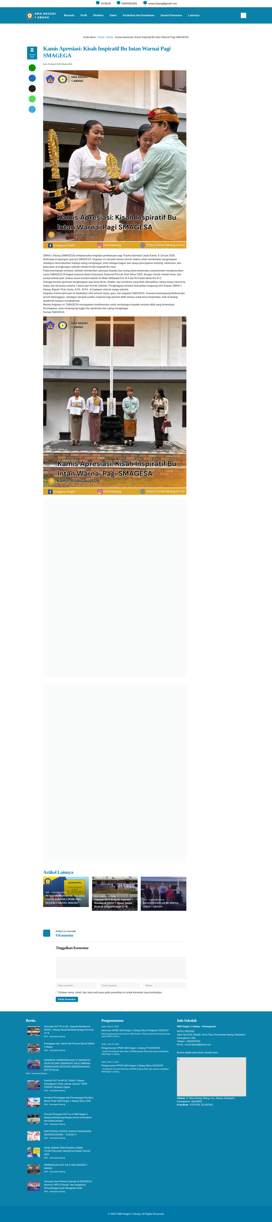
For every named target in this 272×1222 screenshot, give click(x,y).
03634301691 (129, 3)
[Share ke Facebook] (32, 78)
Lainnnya (193, 15)
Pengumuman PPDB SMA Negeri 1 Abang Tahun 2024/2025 (132, 1065)
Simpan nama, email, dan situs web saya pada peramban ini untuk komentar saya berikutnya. (110, 992)
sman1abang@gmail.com (162, 3)
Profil (84, 15)
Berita (110, 37)
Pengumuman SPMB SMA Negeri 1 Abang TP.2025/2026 (130, 1048)
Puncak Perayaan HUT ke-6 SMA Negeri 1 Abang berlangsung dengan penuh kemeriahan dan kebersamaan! (68, 1117)
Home (101, 37)
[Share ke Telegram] (32, 109)
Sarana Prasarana (171, 15)
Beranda (69, 15)
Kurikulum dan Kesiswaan (138, 15)
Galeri (113, 15)
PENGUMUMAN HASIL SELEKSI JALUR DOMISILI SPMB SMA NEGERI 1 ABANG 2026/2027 (65, 899)
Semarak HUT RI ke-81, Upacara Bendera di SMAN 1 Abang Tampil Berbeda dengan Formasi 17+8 (113, 903)
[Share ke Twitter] (32, 88)
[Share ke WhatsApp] (32, 99)
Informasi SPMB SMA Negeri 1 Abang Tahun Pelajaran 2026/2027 (135, 1030)
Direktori (98, 15)
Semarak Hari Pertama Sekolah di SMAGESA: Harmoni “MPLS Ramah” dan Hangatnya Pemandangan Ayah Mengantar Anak (68, 1184)
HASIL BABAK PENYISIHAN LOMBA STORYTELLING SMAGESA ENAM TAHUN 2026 (67, 1151)
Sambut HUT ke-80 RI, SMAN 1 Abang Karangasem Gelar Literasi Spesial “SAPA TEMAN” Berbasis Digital (65, 1083)
